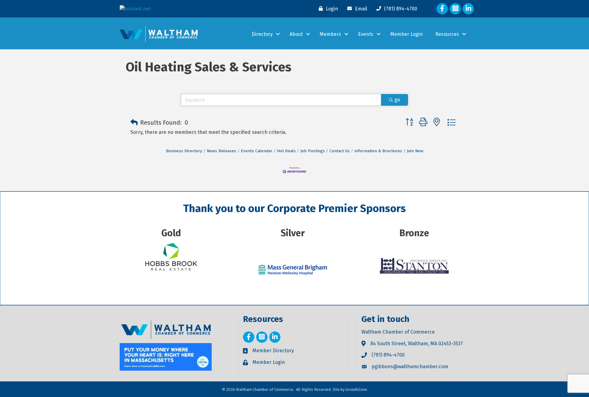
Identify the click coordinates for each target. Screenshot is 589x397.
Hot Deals (286, 150)
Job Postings (312, 150)
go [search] (397, 100)
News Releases (221, 150)
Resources (447, 34)
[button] (134, 122)
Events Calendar (256, 150)
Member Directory (273, 351)
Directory (262, 34)
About (296, 34)
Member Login (406, 34)
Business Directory (184, 150)
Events (365, 34)
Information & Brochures (378, 150)
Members (330, 34)
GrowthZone (356, 389)
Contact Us (339, 150)
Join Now (415, 150)
